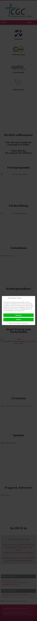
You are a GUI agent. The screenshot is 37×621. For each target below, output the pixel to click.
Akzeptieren (18, 315)
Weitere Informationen (15, 323)
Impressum (25, 323)
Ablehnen (18, 319)
